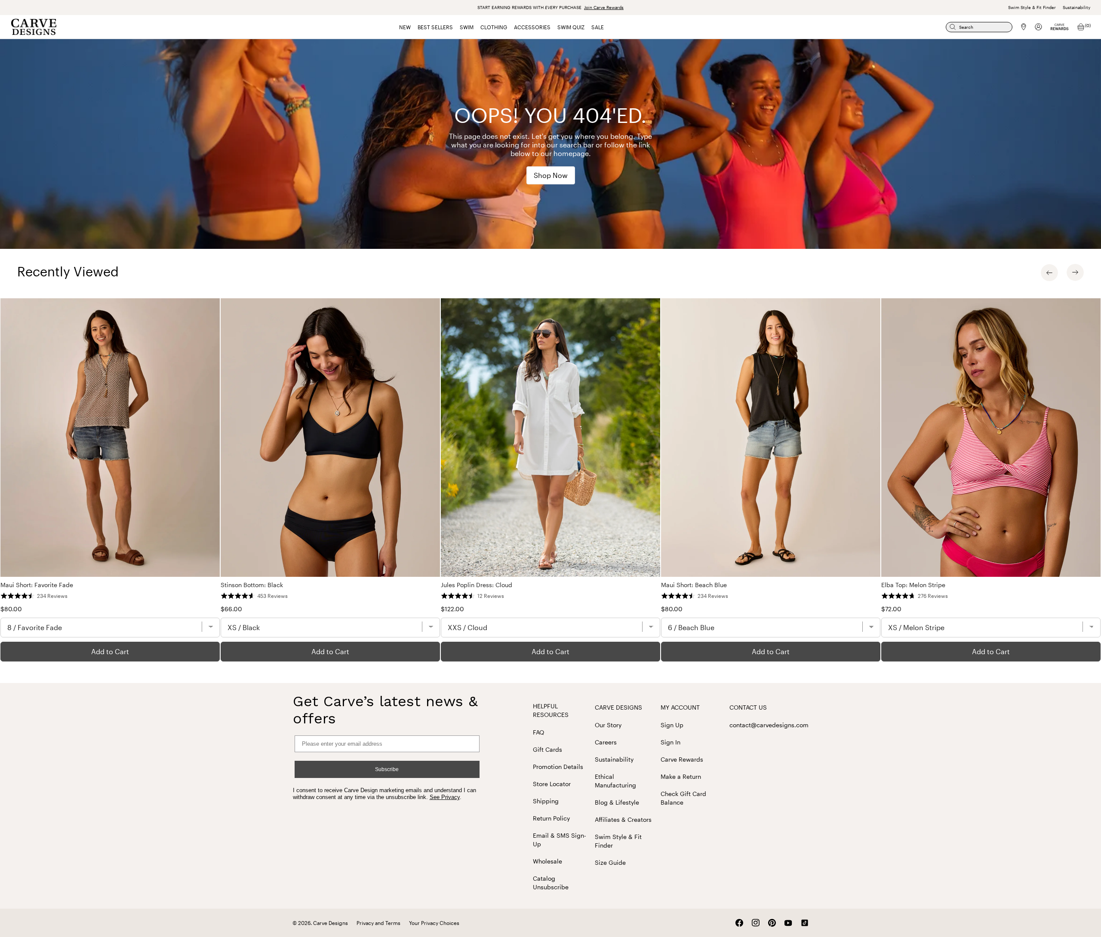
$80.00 (11, 608)
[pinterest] (772, 923)
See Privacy (445, 797)
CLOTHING (493, 27)
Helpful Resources (551, 710)
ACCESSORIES (532, 27)
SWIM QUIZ (570, 27)
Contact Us (748, 707)
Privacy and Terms (378, 923)
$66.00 (231, 608)
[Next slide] (1075, 272)
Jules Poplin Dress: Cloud (476, 584)
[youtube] (788, 923)
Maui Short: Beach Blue (694, 584)
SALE (597, 27)
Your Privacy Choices (434, 923)
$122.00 (452, 608)
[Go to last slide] (1049, 272)
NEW (405, 27)
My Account (680, 707)
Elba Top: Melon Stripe (913, 584)
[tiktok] (805, 923)
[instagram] (756, 923)
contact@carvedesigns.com (769, 725)
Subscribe (387, 769)
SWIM (467, 27)
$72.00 (891, 608)
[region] (550, 480)
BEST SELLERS (435, 27)
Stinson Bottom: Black (252, 584)
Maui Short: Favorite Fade (36, 584)
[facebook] (739, 923)
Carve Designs (618, 707)
